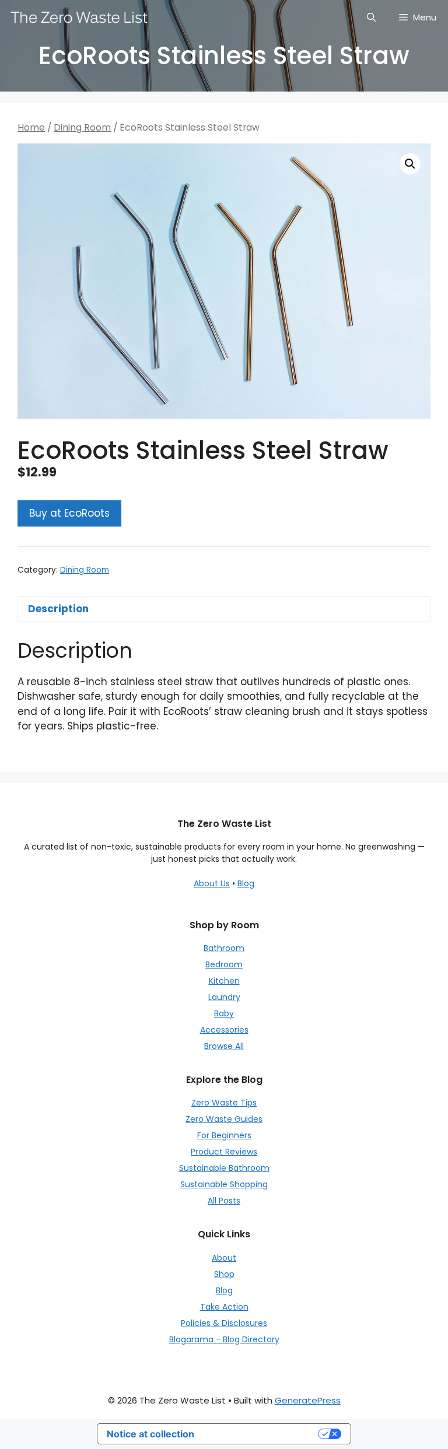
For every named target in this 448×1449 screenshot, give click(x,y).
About (224, 1258)
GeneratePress (308, 1400)
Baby (224, 1013)
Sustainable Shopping (224, 1184)
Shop (224, 1274)
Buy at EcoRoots (69, 513)
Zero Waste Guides (224, 1119)
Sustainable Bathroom (224, 1168)
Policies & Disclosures (224, 1323)
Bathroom (224, 948)
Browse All (224, 1046)
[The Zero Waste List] (79, 17)
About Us (212, 883)
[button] (410, 163)
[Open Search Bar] (371, 17)
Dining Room (82, 127)
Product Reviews (224, 1151)
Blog (245, 883)
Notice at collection (150, 1434)
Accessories (224, 1030)
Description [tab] (58, 609)
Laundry (224, 997)
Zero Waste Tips (224, 1102)
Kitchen (224, 981)
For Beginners (224, 1135)
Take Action (224, 1307)
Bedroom (224, 964)
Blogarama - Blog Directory (224, 1339)
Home (31, 127)
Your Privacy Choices (262, 1434)
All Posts (224, 1200)
